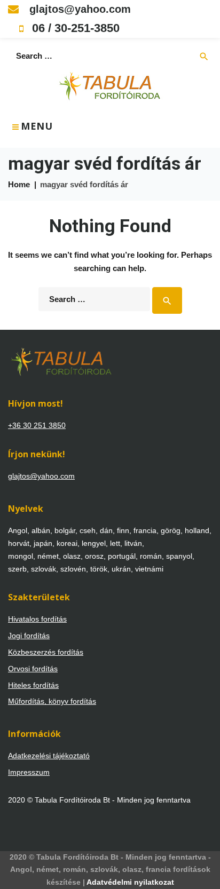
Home (19, 184)
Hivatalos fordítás (37, 619)
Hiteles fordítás (33, 685)
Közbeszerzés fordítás (45, 652)
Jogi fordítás (29, 635)
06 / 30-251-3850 (74, 28)
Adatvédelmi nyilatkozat (130, 882)
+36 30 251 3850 (37, 425)
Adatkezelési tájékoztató (49, 755)
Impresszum (29, 772)
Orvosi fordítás (33, 668)
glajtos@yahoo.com (78, 9)
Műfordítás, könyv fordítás (52, 701)
